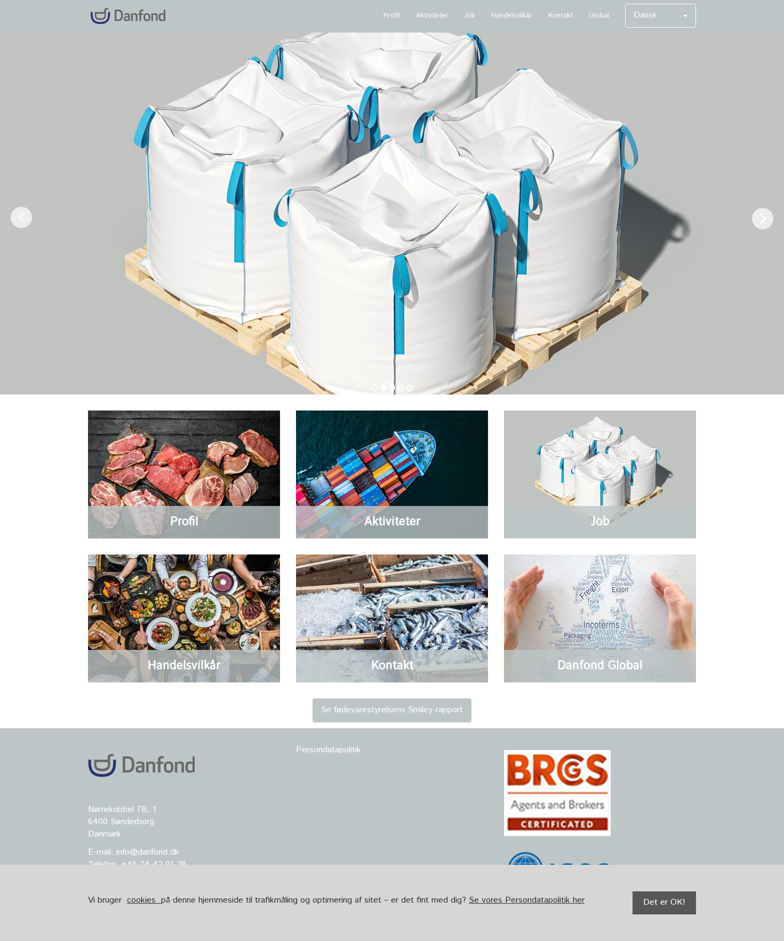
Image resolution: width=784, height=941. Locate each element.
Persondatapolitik (328, 750)
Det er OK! (664, 902)
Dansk (645, 15)
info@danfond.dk (146, 852)
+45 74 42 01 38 (153, 864)
